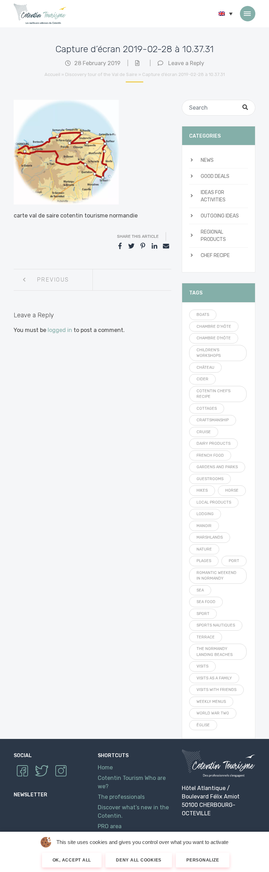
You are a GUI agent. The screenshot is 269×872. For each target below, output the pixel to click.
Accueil (52, 74)
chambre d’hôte (213, 326)
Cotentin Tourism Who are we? (132, 782)
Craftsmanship (212, 420)
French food (210, 455)
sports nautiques (215, 625)
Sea (200, 590)
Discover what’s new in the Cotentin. (133, 811)
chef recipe (215, 255)
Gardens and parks (217, 467)
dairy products (213, 443)
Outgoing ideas (220, 216)
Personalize (202, 860)
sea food (205, 602)
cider (202, 379)
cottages (206, 408)
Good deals (215, 176)
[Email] (166, 246)
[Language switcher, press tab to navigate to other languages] (225, 13)
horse (232, 490)
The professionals (121, 797)
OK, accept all (72, 860)
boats (202, 314)
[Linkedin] (154, 246)
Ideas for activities (213, 196)
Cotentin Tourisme (40, 14)
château (205, 367)
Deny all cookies (138, 860)
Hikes (202, 490)
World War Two (212, 713)
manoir (204, 526)
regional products (213, 235)
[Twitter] (131, 246)
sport (202, 613)
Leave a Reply (186, 63)
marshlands (209, 537)
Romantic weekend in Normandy (216, 575)
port (234, 561)
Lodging (205, 514)
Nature (204, 549)
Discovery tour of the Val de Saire (101, 74)
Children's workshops (208, 353)
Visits (202, 666)
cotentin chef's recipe (213, 394)
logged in (60, 330)
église (203, 725)
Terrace (205, 637)
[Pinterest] (143, 246)
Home (105, 767)
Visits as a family (214, 678)
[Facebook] (120, 246)
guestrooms (209, 479)
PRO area (110, 826)
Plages (203, 561)
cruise (203, 432)
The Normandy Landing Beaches (214, 651)
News (207, 160)
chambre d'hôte (213, 338)
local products (213, 502)
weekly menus (211, 701)
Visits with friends (216, 689)
